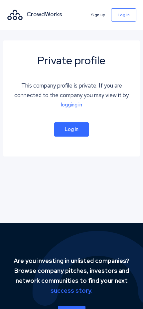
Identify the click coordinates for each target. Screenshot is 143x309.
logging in (71, 104)
